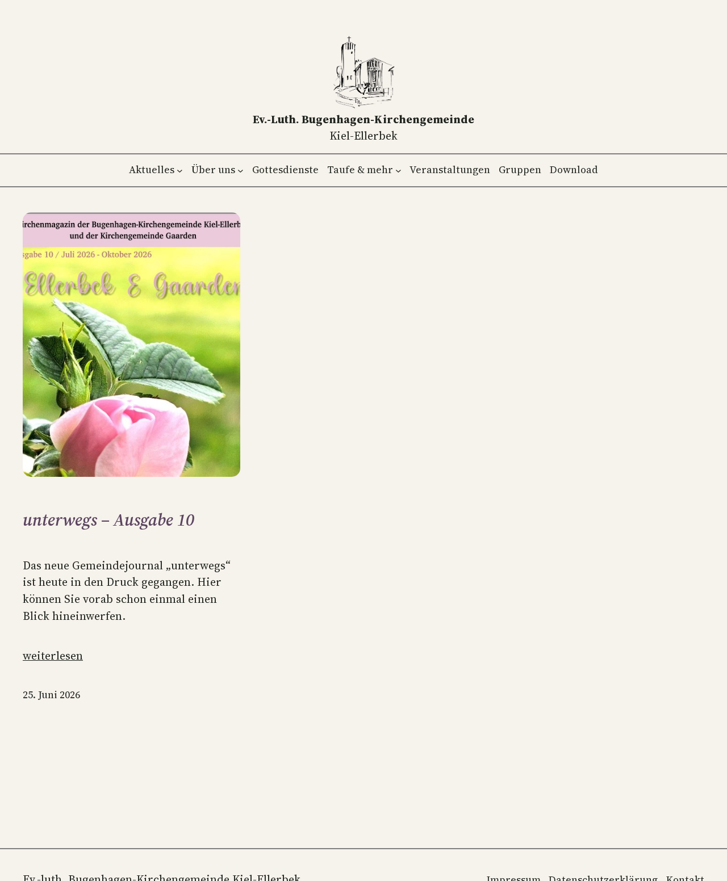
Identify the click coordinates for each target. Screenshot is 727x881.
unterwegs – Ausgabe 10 (108, 520)
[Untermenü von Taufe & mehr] (398, 170)
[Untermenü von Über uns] (240, 170)
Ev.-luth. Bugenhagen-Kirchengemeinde (363, 119)
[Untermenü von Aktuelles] (180, 170)
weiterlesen (53, 656)
